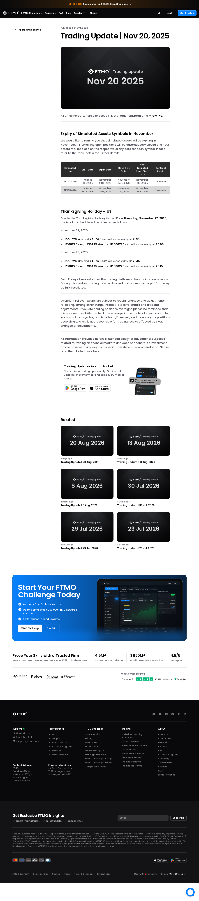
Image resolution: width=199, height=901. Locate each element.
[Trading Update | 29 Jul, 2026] (87, 531)
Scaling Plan (92, 746)
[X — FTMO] (178, 714)
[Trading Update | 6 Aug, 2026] (87, 488)
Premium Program (95, 750)
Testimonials (165, 762)
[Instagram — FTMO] (166, 714)
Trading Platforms (132, 765)
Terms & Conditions (84, 874)
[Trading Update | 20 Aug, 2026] (87, 445)
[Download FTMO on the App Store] (160, 860)
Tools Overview (130, 741)
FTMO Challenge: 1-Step (98, 758)
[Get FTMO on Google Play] (178, 860)
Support (56, 738)
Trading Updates (131, 761)
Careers (162, 766)
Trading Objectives (95, 754)
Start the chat (24, 737)
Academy (163, 758)
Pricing (88, 738)
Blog (68, 13)
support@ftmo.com (27, 741)
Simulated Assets (131, 757)
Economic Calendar (133, 753)
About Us (163, 734)
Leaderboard (129, 749)
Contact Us (164, 738)
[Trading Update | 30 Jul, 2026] (143, 488)
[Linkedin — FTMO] (185, 714)
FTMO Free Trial (93, 742)
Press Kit (57, 750)
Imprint (67, 874)
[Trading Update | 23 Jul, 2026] (143, 531)
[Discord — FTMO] (153, 714)
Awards (162, 746)
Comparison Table (95, 766)
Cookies (56, 874)
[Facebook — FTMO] (172, 714)
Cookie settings (40, 874)
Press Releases (60, 754)
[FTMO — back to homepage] (10, 13)
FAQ (61, 13)
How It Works (59, 742)
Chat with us (23, 733)
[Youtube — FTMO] (160, 714)
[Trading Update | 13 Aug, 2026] (143, 445)
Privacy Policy (103, 874)
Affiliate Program (62, 746)
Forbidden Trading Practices (132, 736)
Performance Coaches (134, 745)
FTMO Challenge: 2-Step (98, 762)
